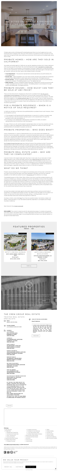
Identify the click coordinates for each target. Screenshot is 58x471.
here (20, 198)
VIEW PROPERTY (15, 247)
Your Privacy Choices (29, 469)
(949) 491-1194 (10, 360)
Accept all (31, 466)
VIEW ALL (29, 265)
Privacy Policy (41, 305)
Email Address (36, 321)
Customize (19, 466)
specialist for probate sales (45, 66)
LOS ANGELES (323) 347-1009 (14, 326)
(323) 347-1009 (10, 335)
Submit (44, 300)
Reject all (8, 466)
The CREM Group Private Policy (11, 444)
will (50, 136)
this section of (30, 174)
